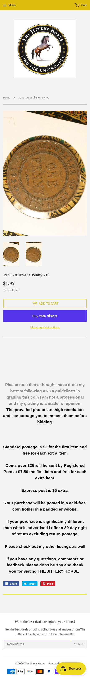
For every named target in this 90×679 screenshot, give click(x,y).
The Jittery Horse (34, 663)
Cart (84, 5)
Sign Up (79, 644)
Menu (12, 5)
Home (6, 97)
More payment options (45, 327)
